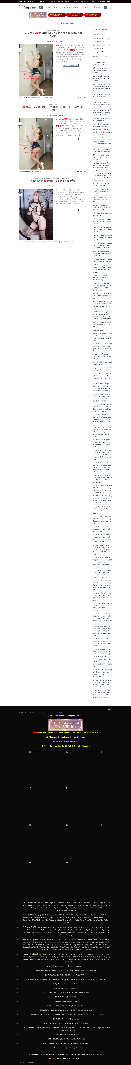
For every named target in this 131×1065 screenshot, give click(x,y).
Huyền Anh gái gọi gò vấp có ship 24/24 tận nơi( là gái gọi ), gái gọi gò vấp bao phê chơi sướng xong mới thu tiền (102, 166)
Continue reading (70, 65)
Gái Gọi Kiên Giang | (30, 932)
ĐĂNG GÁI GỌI (84, 1)
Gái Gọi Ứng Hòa (85, 949)
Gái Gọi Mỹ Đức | (86, 945)
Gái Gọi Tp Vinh (72, 997)
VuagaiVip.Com (69, 733)
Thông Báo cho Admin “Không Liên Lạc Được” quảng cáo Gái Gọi (102, 296)
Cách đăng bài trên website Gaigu (66, 741)
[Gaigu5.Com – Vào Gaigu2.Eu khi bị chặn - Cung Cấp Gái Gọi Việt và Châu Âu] (28, 7)
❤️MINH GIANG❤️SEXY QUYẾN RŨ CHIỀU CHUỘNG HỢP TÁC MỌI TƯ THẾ (102, 132)
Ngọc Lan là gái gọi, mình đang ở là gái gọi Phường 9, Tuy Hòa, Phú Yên (102, 229)
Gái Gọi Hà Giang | (96, 903)
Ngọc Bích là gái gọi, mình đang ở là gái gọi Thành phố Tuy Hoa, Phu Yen (102, 237)
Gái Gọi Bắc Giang (46, 903)
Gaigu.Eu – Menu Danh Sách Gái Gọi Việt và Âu (102, 369)
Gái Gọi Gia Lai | (96, 915)
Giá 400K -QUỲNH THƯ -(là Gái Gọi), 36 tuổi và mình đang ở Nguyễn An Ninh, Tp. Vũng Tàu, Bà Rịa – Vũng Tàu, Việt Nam (102, 431)
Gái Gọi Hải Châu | (45, 979)
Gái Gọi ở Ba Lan (49, 1054)
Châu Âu (76, 1)
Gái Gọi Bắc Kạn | (59, 903)
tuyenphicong (61, 186)
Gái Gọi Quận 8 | (73, 959)
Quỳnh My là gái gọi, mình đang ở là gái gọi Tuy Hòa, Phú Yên (102, 260)
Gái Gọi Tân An (84, 1043)
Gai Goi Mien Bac (98, 38)
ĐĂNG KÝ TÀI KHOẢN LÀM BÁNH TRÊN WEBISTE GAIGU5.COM (102, 157)
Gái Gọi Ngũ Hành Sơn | (73, 979)
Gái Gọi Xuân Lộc (70, 1030)
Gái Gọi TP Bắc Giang (67, 966)
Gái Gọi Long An (42, 932)
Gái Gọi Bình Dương (99, 927)
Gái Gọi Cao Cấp (38, 178)
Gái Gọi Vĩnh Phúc (71, 910)
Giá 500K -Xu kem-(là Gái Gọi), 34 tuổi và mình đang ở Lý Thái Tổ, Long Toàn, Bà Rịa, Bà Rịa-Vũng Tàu (102, 606)
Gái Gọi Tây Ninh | (78, 932)
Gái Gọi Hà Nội (31, 905)
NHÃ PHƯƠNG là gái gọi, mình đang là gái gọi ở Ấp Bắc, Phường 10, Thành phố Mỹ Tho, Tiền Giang (102, 286)
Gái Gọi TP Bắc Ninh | (66, 970)
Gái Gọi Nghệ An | (72, 918)
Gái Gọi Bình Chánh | (46, 954)
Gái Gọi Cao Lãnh (73, 1034)
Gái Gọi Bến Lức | (61, 1043)
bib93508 (61, 41)
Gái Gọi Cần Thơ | (65, 930)
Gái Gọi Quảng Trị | (80, 920)
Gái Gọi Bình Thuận (40, 930)
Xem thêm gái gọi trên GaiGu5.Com (51, 733)
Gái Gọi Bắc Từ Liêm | (67, 939)
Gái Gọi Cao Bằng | (84, 903)
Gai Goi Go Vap (44, 97)
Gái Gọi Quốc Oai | (53, 947)
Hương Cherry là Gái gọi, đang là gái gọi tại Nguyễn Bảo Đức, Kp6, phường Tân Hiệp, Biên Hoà (102, 305)
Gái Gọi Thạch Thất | (100, 947)
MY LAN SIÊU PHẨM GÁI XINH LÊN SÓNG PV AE (101, 185)
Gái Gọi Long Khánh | (55, 1028)
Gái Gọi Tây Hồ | (87, 947)
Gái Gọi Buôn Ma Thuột (72, 984)
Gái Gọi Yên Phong (91, 970)
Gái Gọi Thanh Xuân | (59, 949)
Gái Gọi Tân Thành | (74, 1010)
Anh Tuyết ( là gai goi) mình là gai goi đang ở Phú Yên (102, 125)
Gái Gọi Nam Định (32, 908)
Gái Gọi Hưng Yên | (70, 905)
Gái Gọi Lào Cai (94, 905)
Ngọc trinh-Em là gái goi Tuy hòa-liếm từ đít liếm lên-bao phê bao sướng (101, 96)
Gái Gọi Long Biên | (50, 945)
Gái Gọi (57, 1054)
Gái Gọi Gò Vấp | (95, 954)
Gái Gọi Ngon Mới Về (53, 30)
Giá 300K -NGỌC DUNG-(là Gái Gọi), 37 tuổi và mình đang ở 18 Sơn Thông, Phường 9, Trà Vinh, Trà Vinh (102, 520)
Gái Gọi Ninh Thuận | (85, 918)
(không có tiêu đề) (98, 138)
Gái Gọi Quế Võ (53, 970)
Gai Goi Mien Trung (99, 45)
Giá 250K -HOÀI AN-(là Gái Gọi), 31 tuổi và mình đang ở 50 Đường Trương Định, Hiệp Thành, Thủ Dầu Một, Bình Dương (102, 562)
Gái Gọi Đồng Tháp (89, 930)
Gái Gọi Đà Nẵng (60, 915)
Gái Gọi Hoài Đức (98, 942)
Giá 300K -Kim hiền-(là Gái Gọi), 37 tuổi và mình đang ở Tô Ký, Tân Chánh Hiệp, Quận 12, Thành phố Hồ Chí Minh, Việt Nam (102, 549)
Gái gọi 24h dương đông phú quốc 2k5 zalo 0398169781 (101, 150)
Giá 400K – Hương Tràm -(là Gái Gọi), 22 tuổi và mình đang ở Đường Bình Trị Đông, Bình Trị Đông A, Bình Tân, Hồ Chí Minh (102, 419)
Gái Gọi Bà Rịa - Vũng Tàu (60, 927)
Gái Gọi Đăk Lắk (84, 915)
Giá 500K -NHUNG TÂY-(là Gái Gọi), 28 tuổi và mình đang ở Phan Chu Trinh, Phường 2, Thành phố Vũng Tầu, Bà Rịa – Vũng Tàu (102, 467)
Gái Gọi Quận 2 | (93, 957)
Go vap (50, 97)
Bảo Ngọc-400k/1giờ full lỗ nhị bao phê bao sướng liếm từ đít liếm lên (102, 70)
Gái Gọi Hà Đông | (71, 942)
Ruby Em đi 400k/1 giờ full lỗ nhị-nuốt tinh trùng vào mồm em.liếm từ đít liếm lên (102, 112)
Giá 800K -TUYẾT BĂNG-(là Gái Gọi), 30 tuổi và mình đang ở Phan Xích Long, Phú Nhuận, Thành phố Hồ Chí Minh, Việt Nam (102, 585)
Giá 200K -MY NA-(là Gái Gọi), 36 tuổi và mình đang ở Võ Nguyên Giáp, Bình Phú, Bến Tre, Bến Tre (102, 673)
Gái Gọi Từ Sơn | (79, 970)
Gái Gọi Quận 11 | (70, 957)
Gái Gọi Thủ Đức (68, 962)
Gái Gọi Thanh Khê (99, 979)
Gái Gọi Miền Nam (30, 927)
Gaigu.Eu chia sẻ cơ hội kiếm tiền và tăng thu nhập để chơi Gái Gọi (102, 356)
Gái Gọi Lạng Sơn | (83, 905)
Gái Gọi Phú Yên (98, 918)
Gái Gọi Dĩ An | (60, 1014)
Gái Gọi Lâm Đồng (59, 918)
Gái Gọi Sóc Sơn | (65, 947)
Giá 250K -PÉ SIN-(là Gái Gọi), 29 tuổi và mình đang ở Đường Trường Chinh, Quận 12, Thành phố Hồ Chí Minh (102, 499)
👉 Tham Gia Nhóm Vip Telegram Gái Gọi (65, 716)
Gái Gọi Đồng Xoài (73, 1019)
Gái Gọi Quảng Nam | (39, 920)
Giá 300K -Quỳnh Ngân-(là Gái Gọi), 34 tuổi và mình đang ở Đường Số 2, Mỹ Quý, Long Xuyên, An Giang (102, 683)
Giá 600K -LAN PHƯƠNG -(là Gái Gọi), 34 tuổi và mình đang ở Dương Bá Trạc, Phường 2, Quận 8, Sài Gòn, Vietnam (102, 408)
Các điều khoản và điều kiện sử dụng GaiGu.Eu (102, 363)
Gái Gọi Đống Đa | (48, 942)
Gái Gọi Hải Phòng (57, 905)
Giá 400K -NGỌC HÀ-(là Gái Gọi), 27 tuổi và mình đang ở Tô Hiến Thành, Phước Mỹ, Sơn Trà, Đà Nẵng (102, 478)
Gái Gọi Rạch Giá (79, 1039)
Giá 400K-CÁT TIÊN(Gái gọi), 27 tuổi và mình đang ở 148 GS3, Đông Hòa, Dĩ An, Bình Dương (102, 377)
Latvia (62, 1054)
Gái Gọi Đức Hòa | (73, 1043)
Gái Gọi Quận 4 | (28, 959)
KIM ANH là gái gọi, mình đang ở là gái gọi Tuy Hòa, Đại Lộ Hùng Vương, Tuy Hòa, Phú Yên (102, 245)
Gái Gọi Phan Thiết (81, 1023)
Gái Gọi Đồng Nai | (77, 930)
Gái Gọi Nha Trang (73, 988)
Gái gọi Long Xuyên (78, 1006)
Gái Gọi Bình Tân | (59, 954)
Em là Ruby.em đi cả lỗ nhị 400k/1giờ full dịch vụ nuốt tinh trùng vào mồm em (102, 104)
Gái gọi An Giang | (46, 927)
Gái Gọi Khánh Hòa (33, 918)
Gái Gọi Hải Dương (43, 905)
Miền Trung (68, 1)
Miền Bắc (53, 1)
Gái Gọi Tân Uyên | (71, 1014)
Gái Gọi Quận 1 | (45, 957)
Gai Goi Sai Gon (67, 178)
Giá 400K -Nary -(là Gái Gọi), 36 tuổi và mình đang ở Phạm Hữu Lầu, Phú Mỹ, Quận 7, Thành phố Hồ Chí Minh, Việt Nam (102, 630)
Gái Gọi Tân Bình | (96, 959)
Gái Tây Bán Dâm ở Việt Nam (36, 1054)
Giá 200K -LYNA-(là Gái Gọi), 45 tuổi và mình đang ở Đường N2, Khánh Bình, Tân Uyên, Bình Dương (102, 642)
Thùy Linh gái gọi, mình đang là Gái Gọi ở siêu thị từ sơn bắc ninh (102, 324)
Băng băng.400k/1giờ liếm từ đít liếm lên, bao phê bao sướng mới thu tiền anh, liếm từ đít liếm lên (102, 87)
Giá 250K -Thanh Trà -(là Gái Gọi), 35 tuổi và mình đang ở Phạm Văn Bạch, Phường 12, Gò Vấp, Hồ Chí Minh (102, 397)
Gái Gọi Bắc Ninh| (70, 903)
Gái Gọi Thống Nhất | (97, 1028)
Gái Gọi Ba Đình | (44, 939)
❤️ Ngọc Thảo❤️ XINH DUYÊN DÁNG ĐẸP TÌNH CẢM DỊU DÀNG (101, 207)
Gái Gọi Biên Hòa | (42, 1028)
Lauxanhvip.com (92, 733)
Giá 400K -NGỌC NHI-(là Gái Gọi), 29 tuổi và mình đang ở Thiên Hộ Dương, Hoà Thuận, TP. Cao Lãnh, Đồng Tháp (102, 693)
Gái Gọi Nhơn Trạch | (83, 1028)
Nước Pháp (99, 1054)
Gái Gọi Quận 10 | (57, 957)
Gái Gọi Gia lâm (59, 942)
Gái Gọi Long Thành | (69, 1028)
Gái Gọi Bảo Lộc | (61, 992)
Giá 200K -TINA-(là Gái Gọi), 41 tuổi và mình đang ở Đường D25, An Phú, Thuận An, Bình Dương (102, 509)
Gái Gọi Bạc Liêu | (76, 927)
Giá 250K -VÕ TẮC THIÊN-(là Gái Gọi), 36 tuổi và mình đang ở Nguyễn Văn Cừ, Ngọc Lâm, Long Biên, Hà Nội (102, 489)
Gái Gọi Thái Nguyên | (83, 908)
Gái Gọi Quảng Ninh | (67, 920)
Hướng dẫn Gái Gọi (99, 52)
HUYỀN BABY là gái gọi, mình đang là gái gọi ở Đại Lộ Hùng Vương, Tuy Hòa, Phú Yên (102, 267)
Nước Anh (73, 1054)
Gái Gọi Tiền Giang (90, 932)
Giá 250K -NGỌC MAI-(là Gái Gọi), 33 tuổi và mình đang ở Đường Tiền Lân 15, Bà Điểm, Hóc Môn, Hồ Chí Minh (102, 573)
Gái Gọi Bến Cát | (48, 1014)
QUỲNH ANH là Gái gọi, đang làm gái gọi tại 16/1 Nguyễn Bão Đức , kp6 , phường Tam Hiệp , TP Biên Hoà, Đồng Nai (102, 315)
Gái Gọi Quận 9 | (84, 959)
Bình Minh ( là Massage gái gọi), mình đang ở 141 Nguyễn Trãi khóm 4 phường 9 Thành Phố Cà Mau (102, 337)
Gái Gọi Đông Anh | (35, 942)
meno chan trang (98, 330)
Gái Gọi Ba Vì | (55, 939)
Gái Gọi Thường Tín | (73, 949)
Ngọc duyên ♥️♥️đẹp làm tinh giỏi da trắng (53, 180)
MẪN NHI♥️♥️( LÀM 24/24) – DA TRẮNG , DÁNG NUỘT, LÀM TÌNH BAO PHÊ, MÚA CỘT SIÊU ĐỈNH (102, 176)
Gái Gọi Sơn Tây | (76, 947)
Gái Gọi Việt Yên (80, 966)
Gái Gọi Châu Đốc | (65, 1006)
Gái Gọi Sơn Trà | (87, 979)
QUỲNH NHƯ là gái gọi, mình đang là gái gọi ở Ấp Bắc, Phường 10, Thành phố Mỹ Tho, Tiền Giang (102, 276)
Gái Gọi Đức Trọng (84, 992)
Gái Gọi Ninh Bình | (45, 908)
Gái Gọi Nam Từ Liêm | (99, 945)
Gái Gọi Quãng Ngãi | (53, 920)
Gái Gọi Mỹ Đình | (75, 945)
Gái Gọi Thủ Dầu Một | (85, 1014)
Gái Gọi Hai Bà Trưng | (84, 942)
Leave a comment (81, 97)
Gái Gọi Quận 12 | (82, 957)
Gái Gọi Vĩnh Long (66, 935)
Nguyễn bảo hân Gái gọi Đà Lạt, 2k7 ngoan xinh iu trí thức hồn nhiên (102, 143)
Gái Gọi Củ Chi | (84, 954)
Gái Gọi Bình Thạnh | (72, 954)
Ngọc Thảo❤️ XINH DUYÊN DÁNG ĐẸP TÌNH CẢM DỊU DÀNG (102, 199)
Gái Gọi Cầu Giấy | (80, 939)
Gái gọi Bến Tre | (87, 927)
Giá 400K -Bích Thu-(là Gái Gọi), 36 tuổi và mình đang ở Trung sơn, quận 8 (101, 529)
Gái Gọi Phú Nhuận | (33, 957)
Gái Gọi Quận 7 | (61, 959)
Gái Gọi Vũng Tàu (87, 1010)
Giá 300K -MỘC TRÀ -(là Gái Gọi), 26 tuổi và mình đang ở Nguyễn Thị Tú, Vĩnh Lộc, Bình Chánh (102, 596)
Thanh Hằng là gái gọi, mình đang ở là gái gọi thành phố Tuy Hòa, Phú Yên (102, 253)
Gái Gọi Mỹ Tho (73, 1048)
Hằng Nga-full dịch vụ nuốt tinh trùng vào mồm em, (102, 119)
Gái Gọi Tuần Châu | (98, 908)
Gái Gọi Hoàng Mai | (37, 945)
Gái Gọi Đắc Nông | (72, 915)
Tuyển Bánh (93, 1)
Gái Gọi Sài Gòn (53, 932)
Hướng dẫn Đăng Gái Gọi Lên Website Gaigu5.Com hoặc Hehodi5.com (102, 191)
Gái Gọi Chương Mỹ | (94, 939)
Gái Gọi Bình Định (48, 915)
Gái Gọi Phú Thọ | (57, 908)
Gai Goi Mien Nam (58, 178)
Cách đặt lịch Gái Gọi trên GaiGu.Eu (66, 1058)
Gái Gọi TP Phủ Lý (81, 975)
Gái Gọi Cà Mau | (53, 930)
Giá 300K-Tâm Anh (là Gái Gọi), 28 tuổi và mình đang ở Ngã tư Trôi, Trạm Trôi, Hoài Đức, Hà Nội (102, 347)
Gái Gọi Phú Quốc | (67, 1039)
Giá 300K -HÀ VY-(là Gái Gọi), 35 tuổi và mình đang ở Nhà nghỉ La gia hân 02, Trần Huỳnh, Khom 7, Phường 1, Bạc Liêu (102, 652)
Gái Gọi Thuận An (98, 1014)
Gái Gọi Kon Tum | (47, 918)
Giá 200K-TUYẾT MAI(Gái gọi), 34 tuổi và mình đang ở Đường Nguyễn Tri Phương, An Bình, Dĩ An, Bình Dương (101, 387)
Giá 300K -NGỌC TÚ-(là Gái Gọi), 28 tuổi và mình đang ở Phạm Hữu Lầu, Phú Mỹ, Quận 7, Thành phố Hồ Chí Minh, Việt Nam (102, 454)
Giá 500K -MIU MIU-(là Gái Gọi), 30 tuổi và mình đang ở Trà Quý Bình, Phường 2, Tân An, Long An (102, 443)
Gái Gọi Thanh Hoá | (94, 920)
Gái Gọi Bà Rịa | (63, 1010)
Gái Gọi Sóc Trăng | (66, 932)
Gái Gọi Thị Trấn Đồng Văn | (66, 975)
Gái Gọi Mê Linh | (63, 945)
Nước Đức (86, 1054)
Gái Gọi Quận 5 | (39, 959)
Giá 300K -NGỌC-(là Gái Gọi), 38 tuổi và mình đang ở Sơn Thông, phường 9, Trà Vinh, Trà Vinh (102, 663)
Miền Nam (60, 1)
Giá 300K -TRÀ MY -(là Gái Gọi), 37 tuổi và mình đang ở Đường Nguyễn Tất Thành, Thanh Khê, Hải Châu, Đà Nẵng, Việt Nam (102, 618)
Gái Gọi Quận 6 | (50, 959)
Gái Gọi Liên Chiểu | (58, 979)
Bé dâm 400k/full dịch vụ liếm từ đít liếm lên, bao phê (102, 63)
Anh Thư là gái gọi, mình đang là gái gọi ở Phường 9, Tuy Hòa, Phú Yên (102, 221)
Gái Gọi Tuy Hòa (72, 1001)
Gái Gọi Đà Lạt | (72, 992)
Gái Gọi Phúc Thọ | (40, 947)
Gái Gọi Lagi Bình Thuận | (66, 1023)
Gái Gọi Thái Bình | (69, 908)
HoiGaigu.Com (81, 733)
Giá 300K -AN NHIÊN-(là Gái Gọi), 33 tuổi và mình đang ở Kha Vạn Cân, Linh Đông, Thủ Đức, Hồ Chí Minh (102, 538)
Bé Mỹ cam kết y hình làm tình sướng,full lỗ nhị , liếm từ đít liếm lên (102, 78)
